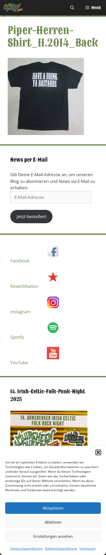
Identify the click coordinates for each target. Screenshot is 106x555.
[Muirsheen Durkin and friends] (13, 7)
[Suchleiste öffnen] (72, 7)
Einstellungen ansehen (53, 536)
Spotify (17, 337)
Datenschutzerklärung (26, 548)
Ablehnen (53, 522)
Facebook (20, 261)
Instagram (20, 312)
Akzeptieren (53, 508)
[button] (98, 452)
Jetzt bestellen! (31, 216)
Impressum (88, 548)
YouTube (19, 362)
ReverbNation (24, 286)
